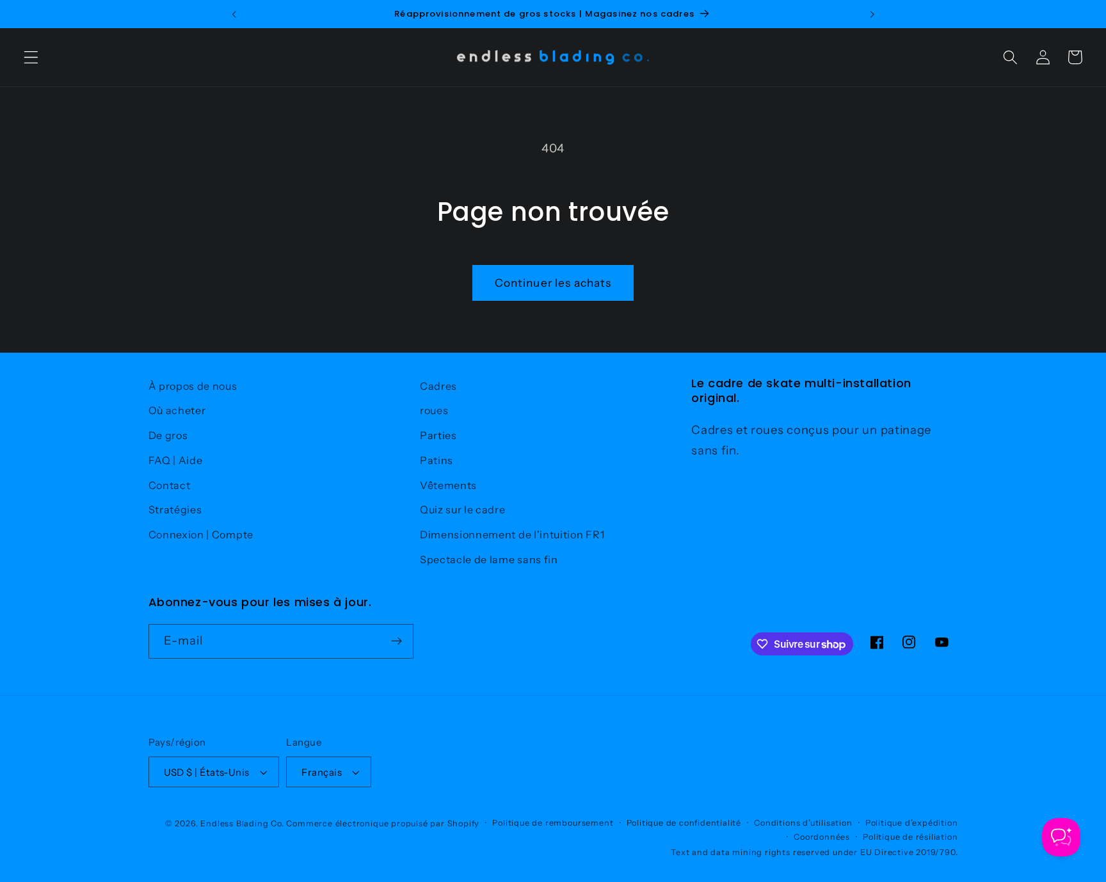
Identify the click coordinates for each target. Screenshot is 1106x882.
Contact (169, 485)
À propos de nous (192, 386)
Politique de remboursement (552, 823)
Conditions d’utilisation (803, 823)
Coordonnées (822, 837)
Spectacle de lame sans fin (489, 559)
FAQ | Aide (175, 460)
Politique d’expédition (911, 823)
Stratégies (175, 509)
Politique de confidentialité (684, 823)
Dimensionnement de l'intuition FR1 (512, 534)
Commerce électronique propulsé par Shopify (382, 823)
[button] (31, 57)
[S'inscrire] (396, 641)
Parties (438, 435)
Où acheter (177, 410)
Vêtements (448, 485)
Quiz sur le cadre (463, 509)
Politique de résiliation (910, 837)
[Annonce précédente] (234, 14)
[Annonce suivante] (872, 14)
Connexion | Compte (200, 534)
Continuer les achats (553, 282)
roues (434, 410)
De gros (168, 435)
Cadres (438, 386)
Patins (436, 460)
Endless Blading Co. (242, 823)
